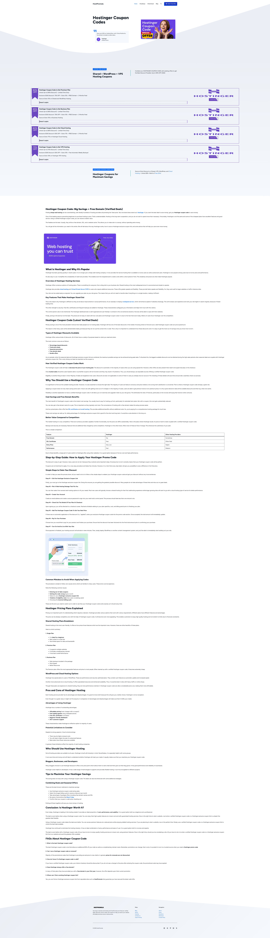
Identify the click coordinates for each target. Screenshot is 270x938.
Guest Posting (138, 917)
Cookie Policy (162, 917)
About (136, 912)
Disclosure (161, 915)
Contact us (137, 915)
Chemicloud (150, 3)
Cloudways (142, 3)
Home (135, 3)
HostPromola (98, 4)
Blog (157, 3)
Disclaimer (161, 914)
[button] (161, 4)
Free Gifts (158, 173)
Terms (160, 910)
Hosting (137, 914)
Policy (160, 912)
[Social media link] (164, 928)
